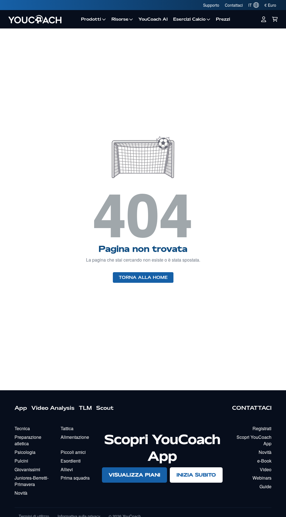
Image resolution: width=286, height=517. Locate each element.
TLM (85, 407)
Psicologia (25, 452)
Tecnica (22, 428)
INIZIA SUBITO (196, 474)
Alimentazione (75, 437)
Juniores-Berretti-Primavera (32, 481)
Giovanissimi (27, 469)
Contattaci (234, 5)
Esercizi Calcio (189, 19)
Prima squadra (75, 478)
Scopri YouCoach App (254, 440)
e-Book (264, 461)
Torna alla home (143, 277)
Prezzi (223, 19)
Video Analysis (53, 407)
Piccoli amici (73, 452)
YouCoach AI (153, 19)
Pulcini (21, 461)
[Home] (42, 19)
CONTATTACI (251, 407)
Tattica (67, 428)
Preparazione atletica (28, 440)
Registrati (261, 428)
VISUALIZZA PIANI (134, 474)
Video (265, 469)
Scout (105, 407)
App (21, 407)
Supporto (211, 5)
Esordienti (71, 461)
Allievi (67, 469)
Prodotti (91, 19)
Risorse (119, 19)
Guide (265, 486)
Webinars (261, 478)
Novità (21, 493)
